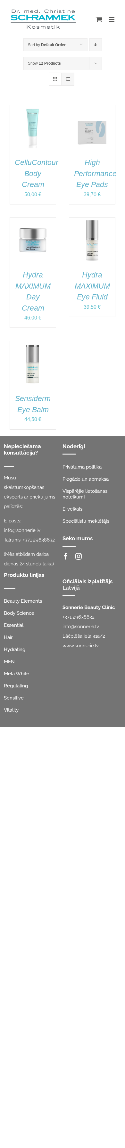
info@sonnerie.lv (22, 530)
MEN (9, 661)
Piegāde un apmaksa (86, 479)
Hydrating (14, 649)
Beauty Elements (23, 601)
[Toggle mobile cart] (99, 19)
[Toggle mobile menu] (112, 19)
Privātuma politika (82, 467)
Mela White (16, 674)
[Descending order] (95, 44)
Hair (8, 637)
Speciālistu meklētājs (86, 521)
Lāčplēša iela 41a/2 (84, 636)
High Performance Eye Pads (95, 173)
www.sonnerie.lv (81, 646)
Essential (13, 625)
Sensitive (14, 698)
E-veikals (72, 509)
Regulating (16, 686)
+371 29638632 (39, 540)
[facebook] (66, 556)
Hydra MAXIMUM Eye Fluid (92, 286)
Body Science (19, 613)
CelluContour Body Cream (36, 173)
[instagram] (78, 556)
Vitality (11, 710)
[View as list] (68, 79)
